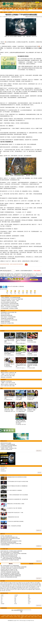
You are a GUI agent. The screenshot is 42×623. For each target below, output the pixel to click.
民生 (1, 589)
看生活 (5, 12)
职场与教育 (17, 10)
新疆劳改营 (15, 588)
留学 (29, 588)
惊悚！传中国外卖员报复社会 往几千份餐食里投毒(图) (10, 552)
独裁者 (6, 411)
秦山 (2, 601)
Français (30, 615)
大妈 (7, 587)
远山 (15, 597)
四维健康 (2, 603)
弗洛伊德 (27, 583)
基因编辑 (20, 587)
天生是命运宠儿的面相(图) (5, 544)
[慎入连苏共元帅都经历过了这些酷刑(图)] (4, 490)
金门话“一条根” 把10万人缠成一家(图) (7, 375)
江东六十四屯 (37, 587)
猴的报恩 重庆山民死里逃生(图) (6, 315)
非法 (9, 399)
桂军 (10, 589)
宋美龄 (18, 589)
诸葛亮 (30, 589)
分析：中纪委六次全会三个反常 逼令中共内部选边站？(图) (10, 557)
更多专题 (39, 472)
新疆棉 (39, 582)
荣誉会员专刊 (4, 440)
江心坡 (10, 588)
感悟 (38, 589)
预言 (1, 590)
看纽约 (26, 616)
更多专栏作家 (39, 605)
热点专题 (3, 466)
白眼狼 (16, 286)
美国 (12, 8)
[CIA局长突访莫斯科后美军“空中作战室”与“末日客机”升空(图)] (4, 481)
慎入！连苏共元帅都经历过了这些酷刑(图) (14, 490)
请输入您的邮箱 (14, 610)
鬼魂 (20, 424)
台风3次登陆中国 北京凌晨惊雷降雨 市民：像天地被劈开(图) (32, 365)
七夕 (17, 411)
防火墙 (23, 587)
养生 (9, 590)
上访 (29, 587)
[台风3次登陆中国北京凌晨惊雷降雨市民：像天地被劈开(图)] (4, 499)
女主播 (21, 588)
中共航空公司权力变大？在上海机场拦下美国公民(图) (10, 559)
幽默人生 (34, 589)
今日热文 (3, 330)
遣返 (32, 588)
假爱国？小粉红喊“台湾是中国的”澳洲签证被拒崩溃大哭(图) (11, 574)
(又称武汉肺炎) (5, 582)
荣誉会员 (33, 273)
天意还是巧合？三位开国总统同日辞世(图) (8, 444)
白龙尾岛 (7, 588)
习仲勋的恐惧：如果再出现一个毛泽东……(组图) (10, 300)
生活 (31, 8)
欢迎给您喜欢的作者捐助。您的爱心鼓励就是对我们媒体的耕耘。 (12, 264)
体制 (7, 343)
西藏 (21, 343)
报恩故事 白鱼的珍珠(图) (5, 321)
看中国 (8, 4)
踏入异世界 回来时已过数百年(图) (6, 446)
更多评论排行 (39, 578)
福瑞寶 (32, 616)
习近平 (25, 424)
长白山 (5, 588)
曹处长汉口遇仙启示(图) (5, 313)
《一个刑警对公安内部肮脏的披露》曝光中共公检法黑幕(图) (9, 340)
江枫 (15, 602)
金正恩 (33, 583)
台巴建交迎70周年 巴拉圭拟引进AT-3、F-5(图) (15, 512)
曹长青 (15, 603)
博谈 (18, 8)
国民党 (23, 583)
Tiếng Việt (34, 615)
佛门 (14, 411)
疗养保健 (3, 10)
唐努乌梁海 (2, 588)
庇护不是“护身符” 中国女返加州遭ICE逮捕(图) (8, 542)
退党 (25, 583)
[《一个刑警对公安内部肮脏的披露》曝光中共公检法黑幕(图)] (4, 494)
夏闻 (29, 597)
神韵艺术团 (11, 616)
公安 (11, 343)
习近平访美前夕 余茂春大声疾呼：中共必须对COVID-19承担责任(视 (12, 568)
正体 (29, 16)
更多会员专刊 (39, 450)
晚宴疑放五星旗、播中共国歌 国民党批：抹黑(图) (15, 503)
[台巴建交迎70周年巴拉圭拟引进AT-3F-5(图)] (4, 512)
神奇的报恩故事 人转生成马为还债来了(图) (8, 312)
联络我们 (8, 615)
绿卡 (39, 588)
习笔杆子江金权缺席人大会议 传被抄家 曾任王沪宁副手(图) (21, 365)
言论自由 (18, 588)
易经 (32, 589)
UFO (29, 583)
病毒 (14, 582)
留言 (33, 16)
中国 (20, 343)
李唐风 (29, 598)
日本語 (38, 615)
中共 (6, 343)
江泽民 (18, 424)
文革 (8, 590)
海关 (31, 588)
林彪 (22, 589)
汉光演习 (14, 583)
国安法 (1, 583)
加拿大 (5, 589)
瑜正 (2, 602)
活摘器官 (31, 582)
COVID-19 (17, 582)
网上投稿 (4, 615)
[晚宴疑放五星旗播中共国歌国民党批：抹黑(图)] (4, 503)
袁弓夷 (8, 583)
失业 (17, 399)
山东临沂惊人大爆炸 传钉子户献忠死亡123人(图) (9, 569)
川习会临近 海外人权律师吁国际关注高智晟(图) (15, 521)
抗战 (11, 589)
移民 (26, 588)
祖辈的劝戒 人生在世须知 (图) (6, 377)
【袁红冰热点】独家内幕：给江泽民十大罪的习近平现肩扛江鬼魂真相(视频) (13, 553)
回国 (36, 588)
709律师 (27, 587)
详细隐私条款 (21, 2)
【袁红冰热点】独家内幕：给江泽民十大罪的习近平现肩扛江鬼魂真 (21, 421)
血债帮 (9, 411)
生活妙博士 (8, 10)
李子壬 (29, 602)
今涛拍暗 (16, 595)
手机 (39, 589)
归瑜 (29, 596)
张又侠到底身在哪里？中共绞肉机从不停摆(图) (9, 308)
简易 (29, 595)
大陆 (6, 8)
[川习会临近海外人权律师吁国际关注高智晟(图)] (4, 521)
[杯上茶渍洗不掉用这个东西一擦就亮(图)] (4, 508)
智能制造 (29, 399)
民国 (8, 589)
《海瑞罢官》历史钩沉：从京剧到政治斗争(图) (8, 448)
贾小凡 (2, 596)
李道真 (15, 596)
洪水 (6, 583)
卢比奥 (13, 582)
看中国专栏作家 (4, 593)
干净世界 (6, 616)
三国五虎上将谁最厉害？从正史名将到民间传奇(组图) (10, 297)
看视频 (22, 616)
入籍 (37, 588)
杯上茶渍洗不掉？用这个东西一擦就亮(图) (14, 508)
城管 (8, 399)
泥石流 (18, 343)
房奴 (31, 411)
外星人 (5, 590)
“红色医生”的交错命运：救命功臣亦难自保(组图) (9, 303)
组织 (11, 399)
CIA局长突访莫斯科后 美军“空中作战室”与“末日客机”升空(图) (17, 481)
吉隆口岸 (23, 343)
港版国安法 (11, 583)
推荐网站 (2, 616)
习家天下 (11, 411)
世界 (25, 8)
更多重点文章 (39, 530)
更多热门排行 (39, 561)
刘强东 (5, 587)
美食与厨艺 (22, 10)
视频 (37, 8)
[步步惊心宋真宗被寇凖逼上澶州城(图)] (4, 525)
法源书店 (15, 616)
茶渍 (6, 366)
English (26, 615)
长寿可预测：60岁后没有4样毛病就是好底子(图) (9, 556)
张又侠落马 (3, 469)
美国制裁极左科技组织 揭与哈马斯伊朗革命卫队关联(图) (10, 538)
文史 (28, 8)
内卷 (32, 399)
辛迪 (29, 603)
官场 (9, 8)
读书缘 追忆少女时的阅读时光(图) (6, 449)
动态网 (40, 616)
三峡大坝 (36, 582)
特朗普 (10, 582)
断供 (32, 411)
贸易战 (20, 582)
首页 (3, 8)
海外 (3, 589)
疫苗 (4, 583)
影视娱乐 (27, 10)
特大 (37, 16)
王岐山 (35, 583)
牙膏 (9, 366)
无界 (21, 617)
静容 (15, 601)
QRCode (9, 286)
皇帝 (28, 589)
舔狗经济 (23, 411)
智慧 (36, 589)
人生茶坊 (12, 10)
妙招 (11, 366)
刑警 (9, 343)
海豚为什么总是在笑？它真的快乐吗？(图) (8, 372)
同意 (37, 2)
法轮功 (31, 587)
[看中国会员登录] (7, 430)
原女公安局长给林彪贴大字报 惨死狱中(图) (8, 302)
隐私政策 (22, 615)
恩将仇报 (21, 286)
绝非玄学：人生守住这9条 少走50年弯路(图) (9, 306)
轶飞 (2, 597)
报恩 (39, 46)
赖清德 (37, 583)
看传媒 (29, 616)
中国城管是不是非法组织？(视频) (6, 539)
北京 (3, 587)
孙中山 (14, 589)
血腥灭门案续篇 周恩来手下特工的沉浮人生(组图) (10, 305)
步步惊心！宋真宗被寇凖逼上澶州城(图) (14, 525)
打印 (35, 16)
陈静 (15, 598)
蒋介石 (16, 589)
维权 (24, 587)
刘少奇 (25, 589)
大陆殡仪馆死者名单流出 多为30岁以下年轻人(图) (9, 554)
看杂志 (19, 616)
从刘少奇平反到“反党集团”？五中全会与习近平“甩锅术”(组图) (12, 299)
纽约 (21, 8)
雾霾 (18, 587)
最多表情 (31, 563)
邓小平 (21, 589)
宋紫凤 (2, 595)
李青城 (29, 601)
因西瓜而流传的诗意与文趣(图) (6, 443)
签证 (34, 588)
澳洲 (7, 589)
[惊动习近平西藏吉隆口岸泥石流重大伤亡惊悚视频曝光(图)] (4, 485)
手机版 (26, 16)
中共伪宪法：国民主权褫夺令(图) (6, 535)
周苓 (2, 598)
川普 (8, 582)
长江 (3, 583)
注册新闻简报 (4, 608)
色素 (7, 366)
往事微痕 (17, 583)
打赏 (31, 16)
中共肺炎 (1, 582)
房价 (8, 587)
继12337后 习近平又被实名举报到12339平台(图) (9, 577)
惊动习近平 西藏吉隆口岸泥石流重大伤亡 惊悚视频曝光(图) (21, 340)
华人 (24, 588)
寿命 (6, 590)
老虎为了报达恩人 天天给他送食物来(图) (8, 316)
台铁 (33, 582)
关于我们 (14, 615)
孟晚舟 (40, 583)
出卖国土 (28, 582)
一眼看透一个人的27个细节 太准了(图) (8, 374)
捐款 (11, 615)
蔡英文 (1, 587)
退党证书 (35, 616)
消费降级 (20, 399)
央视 (23, 588)
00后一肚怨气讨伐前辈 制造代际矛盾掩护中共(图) (9, 537)
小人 (18, 286)
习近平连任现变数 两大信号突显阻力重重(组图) (9, 445)
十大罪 (22, 424)
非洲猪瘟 (12, 587)
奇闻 (34, 8)
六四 (26, 582)
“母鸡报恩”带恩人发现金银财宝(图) (7, 318)
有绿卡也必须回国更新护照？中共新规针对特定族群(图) (10, 573)
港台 (15, 8)
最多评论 (11, 563)
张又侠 (24, 582)
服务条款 (18, 615)
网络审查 (33, 587)
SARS (12, 588)
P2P (16, 587)
